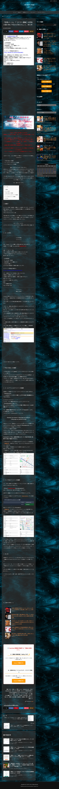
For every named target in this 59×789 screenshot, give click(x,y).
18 (43, 171)
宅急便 (10, 696)
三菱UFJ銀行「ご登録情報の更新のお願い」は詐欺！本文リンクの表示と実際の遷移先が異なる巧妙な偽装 (49, 67)
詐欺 (26, 696)
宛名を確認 (14, 696)
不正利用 (20, 695)
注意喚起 (23, 696)
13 (49, 170)
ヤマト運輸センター (8, 695)
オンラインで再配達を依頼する (26, 690)
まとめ (6, 198)
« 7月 (42, 176)
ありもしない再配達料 (16, 690)
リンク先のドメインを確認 (10, 196)
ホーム (4, 16)
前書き (6, 189)
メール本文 (7, 191)
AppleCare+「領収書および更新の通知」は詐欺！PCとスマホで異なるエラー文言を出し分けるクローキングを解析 (49, 119)
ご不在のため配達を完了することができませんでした (18, 692)
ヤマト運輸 (30, 693)
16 (38, 171)
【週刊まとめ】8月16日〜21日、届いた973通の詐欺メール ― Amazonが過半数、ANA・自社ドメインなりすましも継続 (49, 157)
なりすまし (18, 693)
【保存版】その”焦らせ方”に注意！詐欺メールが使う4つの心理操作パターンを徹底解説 (49, 147)
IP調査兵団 (6, 443)
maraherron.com (26, 689)
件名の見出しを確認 (9, 193)
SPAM (31, 689)
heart (32, 701)
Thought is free (35, 786)
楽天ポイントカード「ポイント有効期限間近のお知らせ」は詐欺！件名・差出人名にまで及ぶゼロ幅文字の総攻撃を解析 (49, 139)
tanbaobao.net (8, 690)
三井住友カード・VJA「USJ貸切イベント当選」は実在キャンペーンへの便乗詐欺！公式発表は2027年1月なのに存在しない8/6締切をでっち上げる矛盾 (22, 622)
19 (46, 171)
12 (46, 170)
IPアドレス (20, 689)
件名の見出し (25, 695)
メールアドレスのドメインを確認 (11, 194)
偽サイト (30, 695)
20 (49, 171)
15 (54, 170)
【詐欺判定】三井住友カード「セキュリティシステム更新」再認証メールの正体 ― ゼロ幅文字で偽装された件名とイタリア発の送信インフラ (22, 765)
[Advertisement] (18, 73)
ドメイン (30, 692)
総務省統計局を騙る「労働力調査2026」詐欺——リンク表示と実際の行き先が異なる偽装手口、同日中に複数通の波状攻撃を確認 (22, 616)
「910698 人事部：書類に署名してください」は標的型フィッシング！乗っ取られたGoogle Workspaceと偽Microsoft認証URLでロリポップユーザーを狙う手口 (46, 130)
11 (43, 170)
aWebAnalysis (25, 496)
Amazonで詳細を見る (19, 663)
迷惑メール (14, 689)
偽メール (6, 696)
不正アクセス (15, 695)
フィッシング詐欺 (24, 693)
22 (54, 171)
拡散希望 (19, 696)
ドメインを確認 (12, 693)
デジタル (9, 16)
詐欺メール (30, 696)
